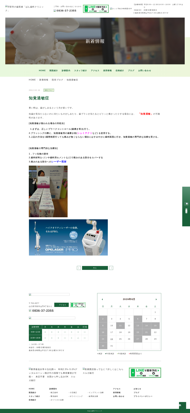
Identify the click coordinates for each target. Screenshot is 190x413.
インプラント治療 (96, 392)
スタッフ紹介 (80, 70)
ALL (95, 268)
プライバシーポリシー (143, 396)
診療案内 (53, 389)
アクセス (95, 70)
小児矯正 (73, 392)
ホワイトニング (76, 396)
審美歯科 (54, 396)
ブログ (136, 392)
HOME (42, 70)
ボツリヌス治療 (57, 400)
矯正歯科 (54, 392)
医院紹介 (54, 70)
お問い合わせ (144, 70)
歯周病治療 (93, 396)
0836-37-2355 (66, 10)
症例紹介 (120, 70)
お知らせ (137, 389)
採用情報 (107, 70)
